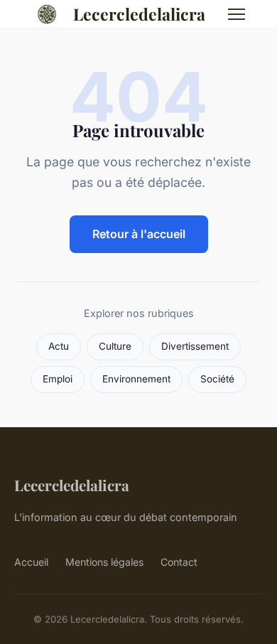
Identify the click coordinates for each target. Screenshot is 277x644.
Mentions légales (104, 562)
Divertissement (195, 346)
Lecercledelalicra (139, 14)
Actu (58, 346)
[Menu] (236, 14)
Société (217, 379)
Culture (115, 346)
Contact (179, 562)
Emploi (57, 379)
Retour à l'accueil (138, 234)
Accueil (31, 562)
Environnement (136, 379)
